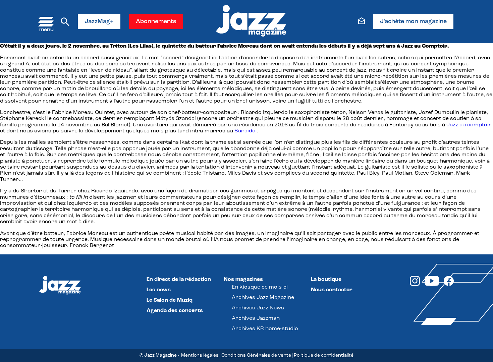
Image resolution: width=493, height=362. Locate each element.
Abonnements (156, 22)
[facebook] (449, 284)
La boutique (326, 279)
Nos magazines (243, 279)
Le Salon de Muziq (170, 300)
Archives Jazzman (256, 318)
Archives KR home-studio (265, 328)
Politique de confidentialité (323, 355)
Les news (159, 290)
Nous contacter (331, 290)
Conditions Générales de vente (256, 355)
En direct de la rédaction (179, 279)
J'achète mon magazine (413, 22)
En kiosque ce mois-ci (260, 287)
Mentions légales (200, 355)
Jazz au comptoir (469, 125)
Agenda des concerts (175, 310)
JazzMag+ (99, 22)
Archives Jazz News (258, 308)
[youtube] (432, 284)
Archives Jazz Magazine (263, 297)
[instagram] (415, 284)
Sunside (244, 131)
